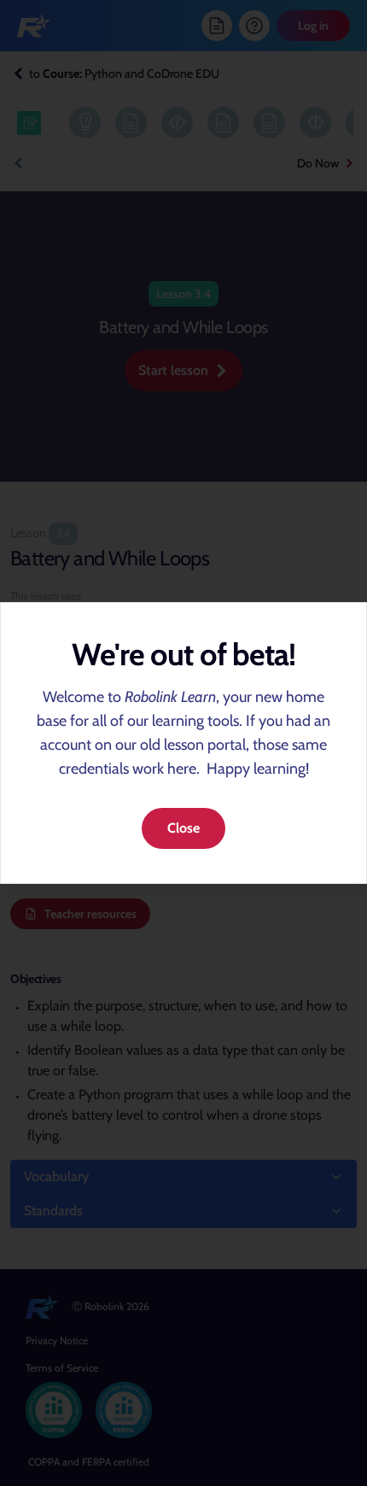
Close (183, 828)
